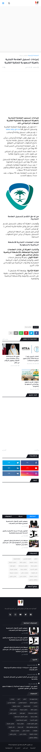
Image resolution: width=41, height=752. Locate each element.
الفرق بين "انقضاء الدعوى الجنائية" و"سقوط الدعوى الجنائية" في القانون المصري (19, 687)
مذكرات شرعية (14, 573)
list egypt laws (33, 699)
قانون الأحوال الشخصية (21, 716)
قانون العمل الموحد (32, 723)
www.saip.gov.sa (13, 130)
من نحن (25, 748)
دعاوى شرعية (12, 562)
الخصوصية (9, 748)
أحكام (36, 559)
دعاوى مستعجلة (23, 566)
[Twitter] (31, 333)
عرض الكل (5, 339)
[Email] (16, 333)
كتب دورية (20, 727)
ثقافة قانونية (17, 559)
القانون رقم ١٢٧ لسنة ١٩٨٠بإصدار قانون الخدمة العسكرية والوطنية (15, 532)
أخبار (19, 699)
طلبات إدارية (34, 716)
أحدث (36, 450)
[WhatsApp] (21, 333)
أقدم (4, 450)
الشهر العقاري (23, 702)
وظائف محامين (33, 580)
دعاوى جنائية (23, 562)
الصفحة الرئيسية (33, 55)
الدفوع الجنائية (33, 702)
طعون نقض (13, 713)
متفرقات (35, 730)
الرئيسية (32, 748)
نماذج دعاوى (13, 576)
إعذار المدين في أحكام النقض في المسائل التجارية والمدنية (20, 678)
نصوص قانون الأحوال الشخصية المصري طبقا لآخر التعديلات (17, 522)
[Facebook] (36, 333)
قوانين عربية (23, 55)
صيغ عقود (12, 566)
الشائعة (33, 516)
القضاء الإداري (27, 559)
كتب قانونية (34, 573)
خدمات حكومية (33, 562)
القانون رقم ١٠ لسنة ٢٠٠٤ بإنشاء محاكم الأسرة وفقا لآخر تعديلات (20, 669)
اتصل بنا (17, 748)
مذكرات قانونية (33, 576)
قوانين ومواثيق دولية (32, 727)
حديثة (20, 516)
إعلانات (12, 699)
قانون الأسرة (33, 569)
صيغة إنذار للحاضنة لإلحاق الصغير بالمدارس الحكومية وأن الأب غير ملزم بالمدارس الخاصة (15, 543)
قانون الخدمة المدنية (22, 720)
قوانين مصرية (13, 569)
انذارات (35, 706)
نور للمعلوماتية (14, 745)
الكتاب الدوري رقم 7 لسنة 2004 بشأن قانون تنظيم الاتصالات (31, 358)
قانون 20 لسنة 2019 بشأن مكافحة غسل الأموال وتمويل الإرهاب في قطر (11, 360)
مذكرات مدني (23, 576)
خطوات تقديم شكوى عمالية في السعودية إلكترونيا (32, 384)
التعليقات (8, 516)
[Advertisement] (20, 29)
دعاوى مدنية (34, 566)
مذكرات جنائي (24, 573)
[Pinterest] (26, 333)
